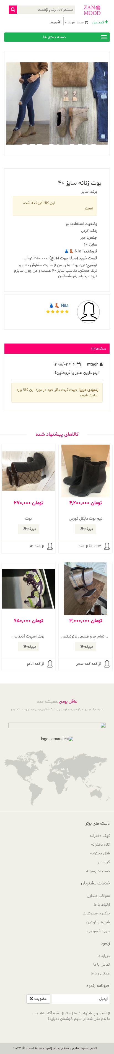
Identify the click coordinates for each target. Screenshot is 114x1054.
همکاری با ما (100, 973)
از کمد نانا (36, 546)
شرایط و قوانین (98, 922)
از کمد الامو (35, 664)
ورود (53, 22)
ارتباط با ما (102, 905)
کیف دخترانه (100, 836)
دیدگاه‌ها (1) (99, 348)
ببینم (88, 528)
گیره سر (104, 862)
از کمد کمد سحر (88, 664)
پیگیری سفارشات (96, 913)
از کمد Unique (90, 546)
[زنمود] (92, 10)
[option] (57, 103)
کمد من (98, 22)
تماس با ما (101, 965)
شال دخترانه (100, 853)
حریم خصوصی (98, 931)
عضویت (39, 999)
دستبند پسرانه (98, 871)
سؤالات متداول (98, 896)
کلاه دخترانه (100, 844)
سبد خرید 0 (74, 22)
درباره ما (103, 956)
